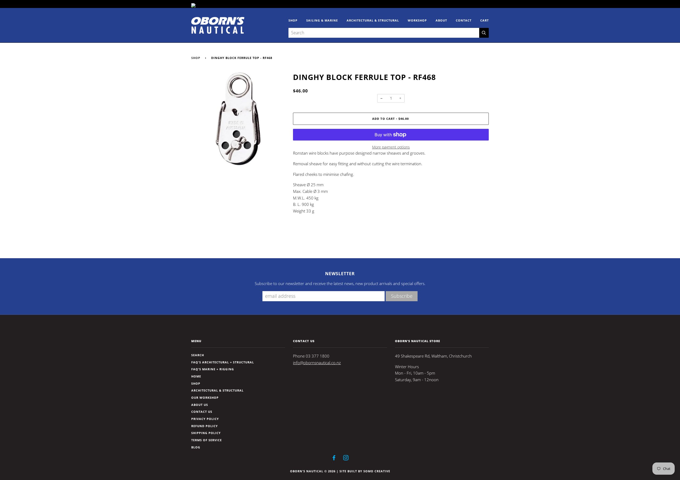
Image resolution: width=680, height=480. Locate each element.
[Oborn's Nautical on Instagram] (346, 459)
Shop (293, 20)
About (441, 20)
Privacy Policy (205, 419)
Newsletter (340, 274)
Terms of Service (206, 440)
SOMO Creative (376, 471)
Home (196, 376)
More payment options (391, 147)
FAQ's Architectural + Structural (222, 362)
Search (197, 355)
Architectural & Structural (373, 20)
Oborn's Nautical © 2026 (312, 471)
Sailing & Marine (322, 20)
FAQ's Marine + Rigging (212, 369)
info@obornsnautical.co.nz (317, 363)
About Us (199, 405)
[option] (238, 119)
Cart (484, 20)
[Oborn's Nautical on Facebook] (334, 459)
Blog (195, 447)
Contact (463, 20)
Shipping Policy (206, 433)
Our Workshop (205, 398)
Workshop (417, 20)
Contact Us (201, 412)
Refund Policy (204, 426)
